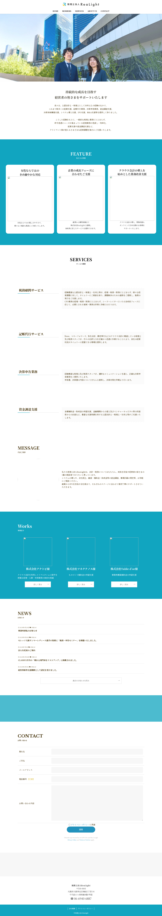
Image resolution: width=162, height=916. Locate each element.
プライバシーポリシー (80, 824)
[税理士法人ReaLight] (81, 4)
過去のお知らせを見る (81, 680)
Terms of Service (85, 840)
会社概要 (72, 908)
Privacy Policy (72, 840)
